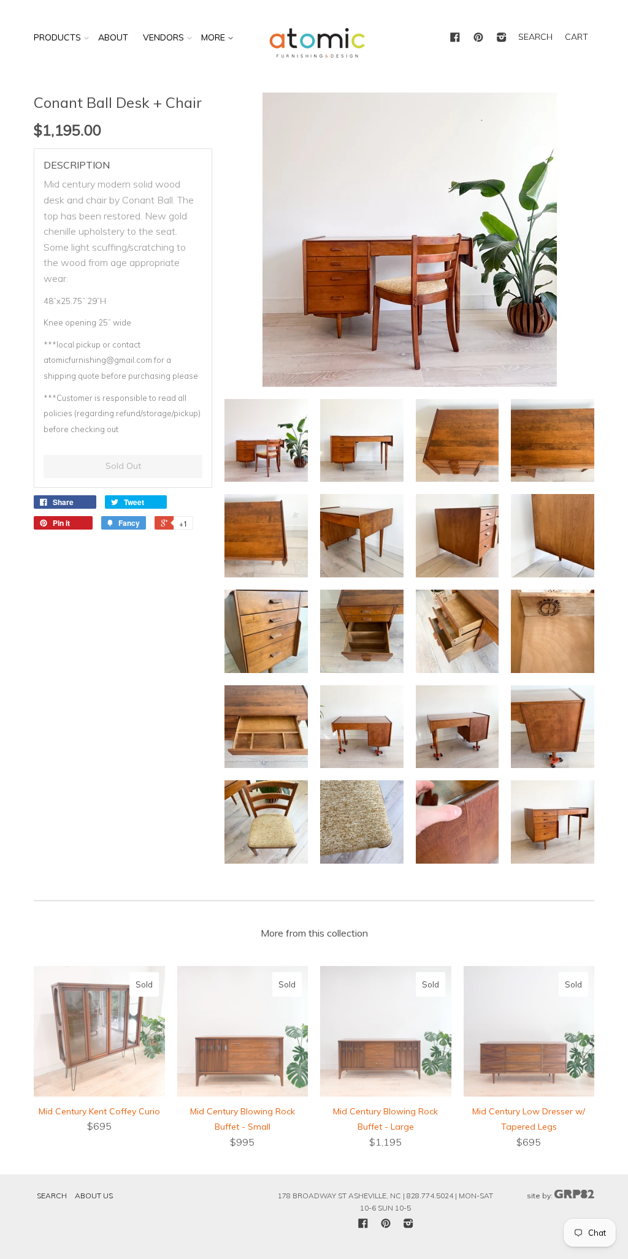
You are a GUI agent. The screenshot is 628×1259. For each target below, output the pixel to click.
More (214, 37)
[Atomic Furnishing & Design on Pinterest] (478, 38)
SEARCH (535, 36)
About (113, 37)
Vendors (163, 37)
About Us (94, 1195)
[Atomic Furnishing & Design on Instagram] (501, 38)
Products (57, 37)
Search (52, 1195)
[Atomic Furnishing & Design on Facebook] (455, 38)
